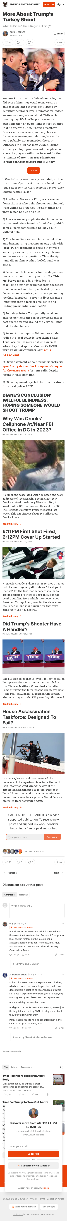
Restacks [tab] (23, 894)
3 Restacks (39, 851)
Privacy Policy (33, 1179)
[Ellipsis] (62, 923)
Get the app (49, 1206)
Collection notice (55, 1198)
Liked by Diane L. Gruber (23, 927)
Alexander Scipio (18, 974)
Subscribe (49, 4)
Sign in (60, 4)
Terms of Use (49, 1172)
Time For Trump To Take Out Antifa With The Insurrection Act (25, 1104)
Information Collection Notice (39, 1175)
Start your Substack (25, 1206)
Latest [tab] (14, 1067)
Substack (18, 1214)
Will (11, 923)
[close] (57, 1109)
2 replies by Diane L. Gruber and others (32, 1037)
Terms (42, 1198)
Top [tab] (6, 1067)
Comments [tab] (9, 894)
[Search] (61, 1067)
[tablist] (15, 895)
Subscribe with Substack (35, 1165)
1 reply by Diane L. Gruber (26, 963)
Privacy (33, 1198)
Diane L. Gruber (17, 32)
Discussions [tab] (26, 1067)
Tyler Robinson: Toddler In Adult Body (23, 1077)
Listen (60, 33)
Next (56, 872)
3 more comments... (12, 1051)
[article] (33, 1085)
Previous (12, 872)
